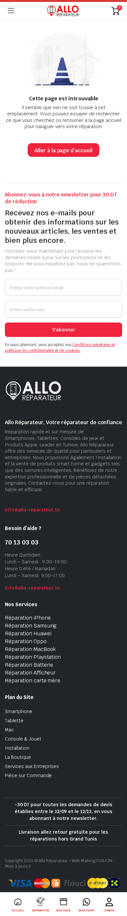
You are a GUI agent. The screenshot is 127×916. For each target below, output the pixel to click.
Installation (17, 748)
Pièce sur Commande (28, 775)
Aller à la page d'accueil (63, 150)
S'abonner (63, 330)
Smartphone (18, 711)
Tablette (14, 721)
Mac (9, 730)
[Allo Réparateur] (63, 10)
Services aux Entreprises (32, 766)
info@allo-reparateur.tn (32, 510)
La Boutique (18, 757)
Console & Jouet (23, 739)
